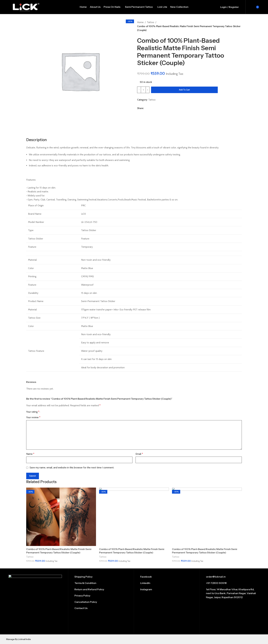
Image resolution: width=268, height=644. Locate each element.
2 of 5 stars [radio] (46, 412)
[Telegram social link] (155, 112)
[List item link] (101, 577)
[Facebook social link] (139, 112)
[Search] (242, 7)
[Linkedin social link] (151, 112)
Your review (33, 417)
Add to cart (184, 89)
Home (140, 22)
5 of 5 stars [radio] (54, 412)
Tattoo (150, 22)
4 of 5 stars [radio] (51, 412)
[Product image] (61, 516)
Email (139, 453)
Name (30, 453)
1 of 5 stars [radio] (43, 412)
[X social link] (143, 112)
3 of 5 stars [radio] (49, 412)
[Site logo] (26, 6)
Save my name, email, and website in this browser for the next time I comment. (72, 467)
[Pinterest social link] (147, 112)
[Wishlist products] (248, 7)
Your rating (32, 412)
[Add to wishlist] (222, 90)
